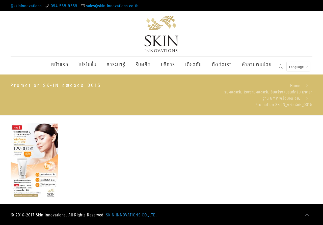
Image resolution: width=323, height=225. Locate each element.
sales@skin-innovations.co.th (112, 5)
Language (296, 67)
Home (295, 85)
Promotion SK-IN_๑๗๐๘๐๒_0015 (283, 104)
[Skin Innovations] (161, 33)
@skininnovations (26, 5)
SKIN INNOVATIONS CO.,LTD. (131, 214)
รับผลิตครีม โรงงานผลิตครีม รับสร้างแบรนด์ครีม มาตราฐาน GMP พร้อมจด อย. (268, 95)
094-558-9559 (64, 5)
